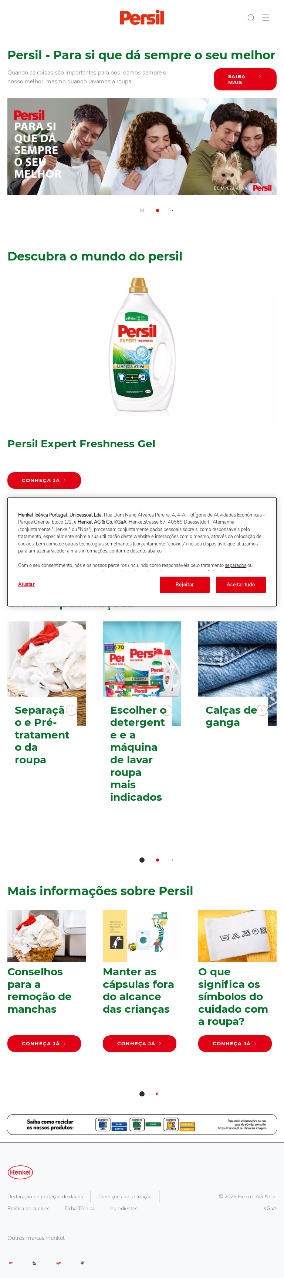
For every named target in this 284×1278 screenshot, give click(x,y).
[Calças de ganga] (237, 723)
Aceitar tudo (241, 584)
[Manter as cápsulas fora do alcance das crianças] (142, 984)
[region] (142, 552)
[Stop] (142, 210)
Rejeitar (185, 584)
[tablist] (142, 860)
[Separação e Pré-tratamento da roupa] (46, 723)
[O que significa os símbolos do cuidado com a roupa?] (237, 984)
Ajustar (26, 584)
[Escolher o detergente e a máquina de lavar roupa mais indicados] (142, 723)
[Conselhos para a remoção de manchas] (46, 984)
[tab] (157, 210)
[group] (142, 128)
